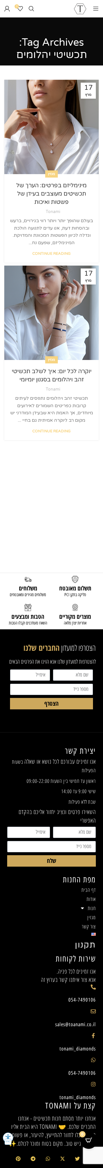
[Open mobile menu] (96, 8)
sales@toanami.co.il (75, 1024)
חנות (92, 908)
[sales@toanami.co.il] (93, 1011)
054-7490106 (82, 1000)
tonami (53, 211)
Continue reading (51, 253)
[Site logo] (80, 8)
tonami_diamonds (78, 1049)
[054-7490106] (93, 987)
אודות (91, 899)
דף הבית (89, 889)
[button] (77, 1158)
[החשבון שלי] (7, 8)
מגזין (51, 174)
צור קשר (89, 926)
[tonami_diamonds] (93, 1035)
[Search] (31, 8)
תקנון (85, 945)
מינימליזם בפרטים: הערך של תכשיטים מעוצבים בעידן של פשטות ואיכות (51, 194)
